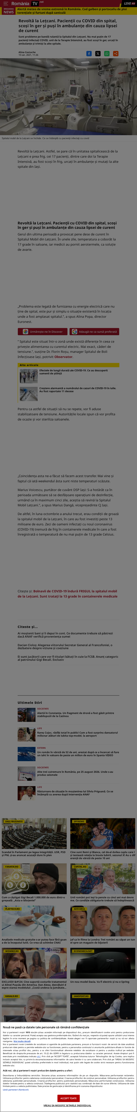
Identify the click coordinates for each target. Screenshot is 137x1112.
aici (38, 1056)
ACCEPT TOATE (68, 1098)
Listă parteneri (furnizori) (16, 1089)
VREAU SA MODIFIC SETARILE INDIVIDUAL (67, 1105)
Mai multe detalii (22, 1041)
